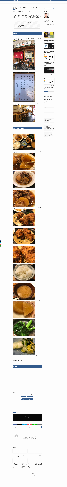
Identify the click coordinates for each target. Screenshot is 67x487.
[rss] (52, 0)
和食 (51, 129)
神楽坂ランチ (47, 133)
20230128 (45, 95)
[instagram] (51, 0)
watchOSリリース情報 (46, 121)
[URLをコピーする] (39, 424)
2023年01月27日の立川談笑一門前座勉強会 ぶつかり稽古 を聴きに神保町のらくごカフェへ (49, 102)
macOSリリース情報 (49, 119)
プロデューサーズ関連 (51, 128)
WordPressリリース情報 (46, 122)
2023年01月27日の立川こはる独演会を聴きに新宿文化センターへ (49, 97)
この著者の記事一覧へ (30, 441)
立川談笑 (45, 135)
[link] (21, 439)
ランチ (44, 129)
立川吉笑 (45, 134)
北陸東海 (49, 129)
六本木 (47, 129)
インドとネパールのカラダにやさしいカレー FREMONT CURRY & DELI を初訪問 (49, 99)
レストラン (14, 9)
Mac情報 (48, 120)
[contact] (53, 0)
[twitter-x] (50, 0)
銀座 (47, 135)
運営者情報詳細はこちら (46, 27)
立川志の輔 (50, 134)
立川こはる (51, 133)
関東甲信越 (50, 135)
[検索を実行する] (53, 8)
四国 (53, 129)
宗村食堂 (18, 23)
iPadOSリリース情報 (49, 118)
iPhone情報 (45, 119)
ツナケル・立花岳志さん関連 (47, 127)
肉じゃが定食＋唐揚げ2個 (20, 25)
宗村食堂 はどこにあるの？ (20, 26)
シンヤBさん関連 (46, 126)
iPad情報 (53, 118)
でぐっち (16, 438)
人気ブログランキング (30, 396)
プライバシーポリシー (31, 475)
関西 (52, 135)
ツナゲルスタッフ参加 (46, 128)
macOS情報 (45, 120)
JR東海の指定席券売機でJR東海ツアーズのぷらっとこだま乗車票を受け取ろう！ (49, 93)
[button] (15, 424)
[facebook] (49, 0)
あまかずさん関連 (52, 122)
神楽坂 (44, 133)
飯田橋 (44, 136)
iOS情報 (45, 118)
